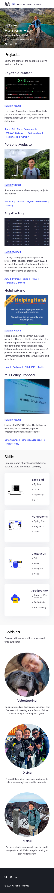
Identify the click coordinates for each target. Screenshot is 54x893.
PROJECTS (21, 4)
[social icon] (5, 44)
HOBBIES (37, 4)
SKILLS (29, 4)
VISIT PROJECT (13, 106)
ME (14, 4)
